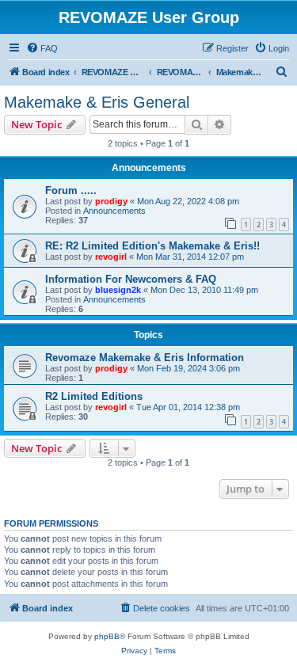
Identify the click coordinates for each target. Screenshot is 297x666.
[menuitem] (42, 48)
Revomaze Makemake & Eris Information (144, 357)
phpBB (107, 636)
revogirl (111, 256)
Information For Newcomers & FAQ (130, 279)
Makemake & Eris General (96, 102)
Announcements (114, 210)
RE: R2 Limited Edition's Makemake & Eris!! (152, 246)
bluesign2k (118, 290)
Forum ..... (71, 190)
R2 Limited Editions (94, 396)
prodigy (111, 201)
